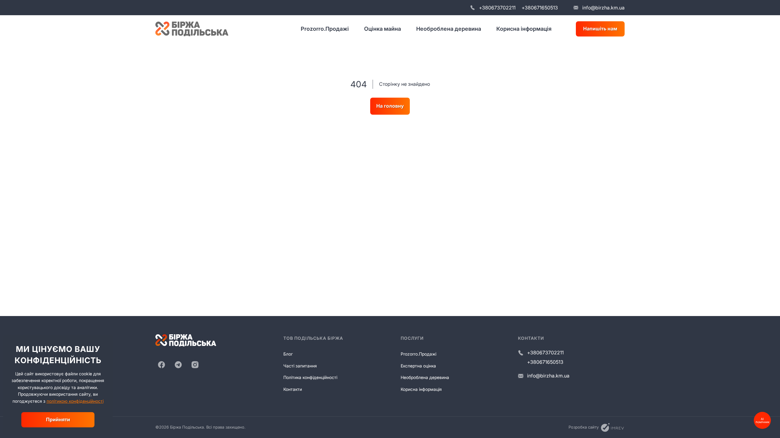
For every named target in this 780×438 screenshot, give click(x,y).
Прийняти (58, 419)
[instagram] (195, 365)
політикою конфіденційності (75, 401)
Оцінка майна (382, 29)
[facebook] (161, 365)
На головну (390, 106)
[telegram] (178, 365)
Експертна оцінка (418, 365)
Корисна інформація (523, 29)
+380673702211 (497, 8)
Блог (288, 353)
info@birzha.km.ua (603, 8)
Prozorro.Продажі (325, 29)
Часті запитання (300, 365)
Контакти (292, 389)
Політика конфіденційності (310, 377)
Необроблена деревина (448, 29)
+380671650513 (540, 8)
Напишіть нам (600, 29)
